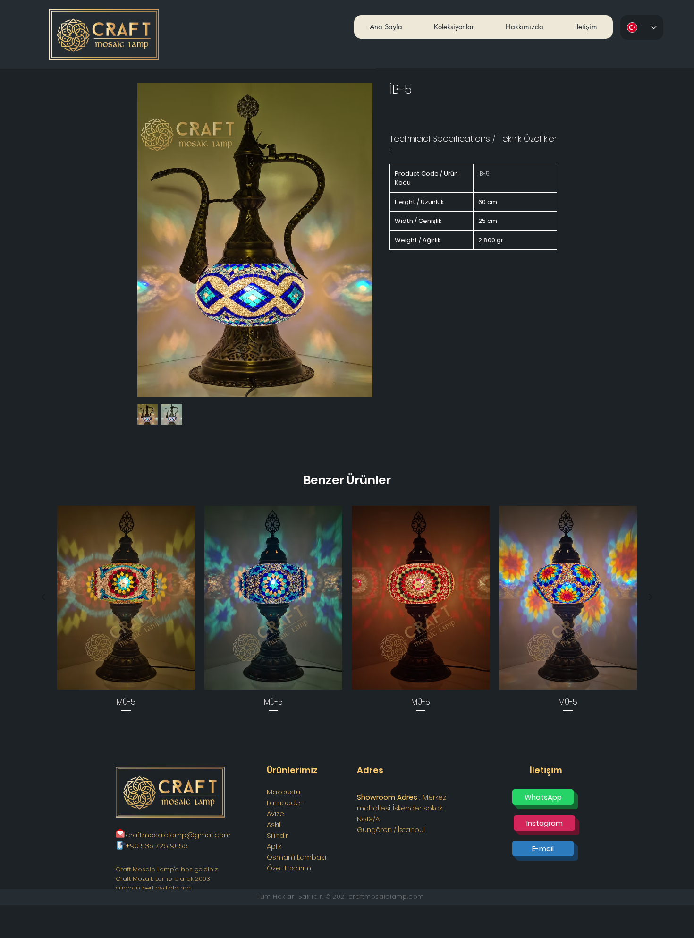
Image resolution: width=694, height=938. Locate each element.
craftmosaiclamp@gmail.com (178, 835)
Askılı (274, 824)
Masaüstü (283, 792)
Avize (275, 814)
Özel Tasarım (289, 868)
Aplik (274, 846)
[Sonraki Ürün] (650, 597)
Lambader (285, 803)
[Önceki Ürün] (43, 597)
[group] (347, 609)
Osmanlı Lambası (296, 857)
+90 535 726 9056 (157, 846)
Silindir (277, 835)
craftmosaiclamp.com (386, 896)
